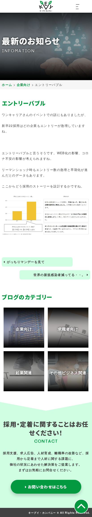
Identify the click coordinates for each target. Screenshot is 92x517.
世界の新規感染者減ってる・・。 (59, 274)
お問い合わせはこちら (47, 486)
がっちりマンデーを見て (26, 262)
